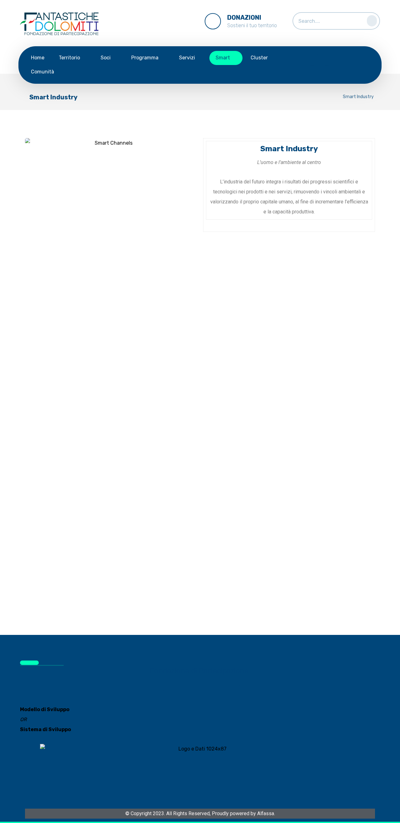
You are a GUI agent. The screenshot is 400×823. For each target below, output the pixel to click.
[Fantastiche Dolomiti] (60, 24)
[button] (370, 19)
